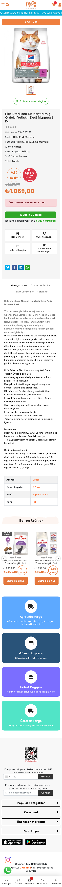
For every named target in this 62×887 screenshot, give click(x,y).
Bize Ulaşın (31, 831)
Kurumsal (31, 812)
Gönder (45, 776)
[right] (58, 558)
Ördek (36, 479)
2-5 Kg (36, 487)
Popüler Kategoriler (31, 803)
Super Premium (41, 494)
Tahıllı (36, 501)
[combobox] (7, 777)
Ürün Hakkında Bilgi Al (32, 101)
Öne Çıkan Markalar (31, 822)
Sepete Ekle (16, 581)
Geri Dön (32, 21)
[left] (4, 558)
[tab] (18, 285)
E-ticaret (25, 867)
